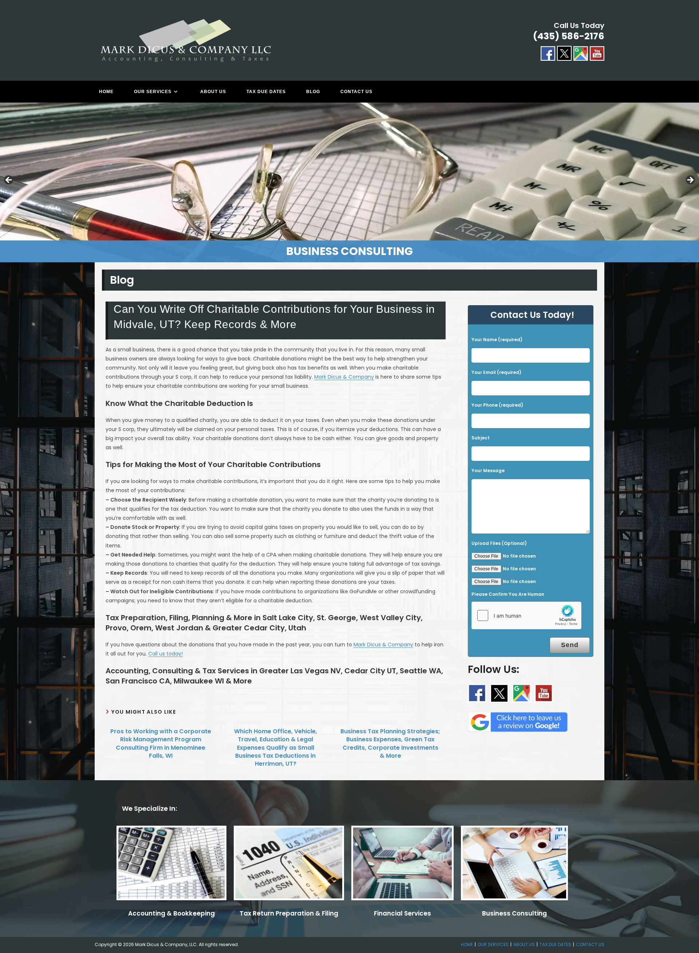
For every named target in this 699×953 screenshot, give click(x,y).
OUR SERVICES (493, 944)
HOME (467, 944)
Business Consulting (514, 913)
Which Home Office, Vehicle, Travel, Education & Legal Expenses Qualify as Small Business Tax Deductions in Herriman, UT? (275, 747)
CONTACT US (590, 944)
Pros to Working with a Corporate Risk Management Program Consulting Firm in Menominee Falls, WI (160, 743)
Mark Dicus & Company (344, 376)
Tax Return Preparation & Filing (289, 913)
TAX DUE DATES (555, 944)
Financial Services (402, 913)
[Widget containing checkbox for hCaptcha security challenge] (526, 615)
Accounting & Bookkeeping (171, 913)
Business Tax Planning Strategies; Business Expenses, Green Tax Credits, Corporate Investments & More (390, 743)
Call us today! (165, 653)
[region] (349, 182)
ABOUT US (524, 944)
